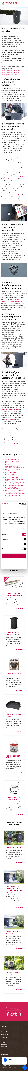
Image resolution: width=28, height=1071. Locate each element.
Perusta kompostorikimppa (14, 489)
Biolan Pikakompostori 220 (11, 71)
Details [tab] (14, 508)
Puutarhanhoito (5, 1031)
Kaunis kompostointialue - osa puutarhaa (15, 496)
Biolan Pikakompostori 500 (10, 73)
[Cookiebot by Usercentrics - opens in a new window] (19, 504)
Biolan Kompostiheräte (9, 409)
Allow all (14, 555)
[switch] (24, 539)
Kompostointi (4, 1034)
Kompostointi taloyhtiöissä (14, 490)
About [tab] (23, 508)
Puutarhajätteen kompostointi (15, 482)
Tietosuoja (4, 1044)
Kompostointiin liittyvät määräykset (13, 470)
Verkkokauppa (4, 1046)
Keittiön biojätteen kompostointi (11, 473)
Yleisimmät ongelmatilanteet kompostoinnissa (14, 486)
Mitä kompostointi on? (12, 460)
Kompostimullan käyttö (12, 484)
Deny (14, 566)
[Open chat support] (24, 1067)
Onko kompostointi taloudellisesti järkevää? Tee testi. (14, 479)
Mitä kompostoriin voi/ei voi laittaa (14, 463)
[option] (14, 16)
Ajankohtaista (4, 1042)
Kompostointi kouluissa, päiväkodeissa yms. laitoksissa (15, 492)
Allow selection (14, 560)
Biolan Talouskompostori (9, 75)
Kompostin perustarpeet (13, 461)
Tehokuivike (9, 419)
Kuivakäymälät (4, 1037)
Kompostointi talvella (12, 476)
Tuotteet (5, 1040)
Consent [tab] (5, 508)
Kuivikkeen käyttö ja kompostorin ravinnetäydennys (15, 467)
